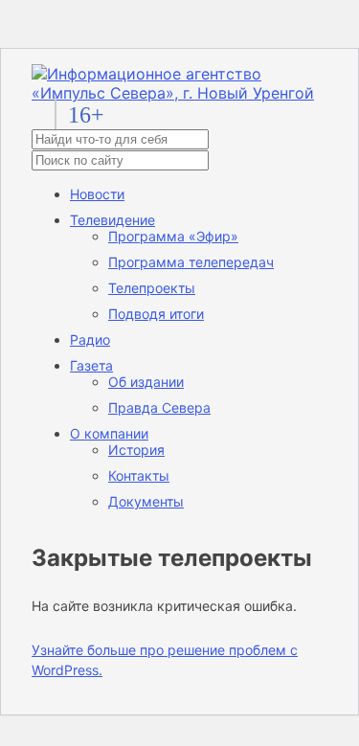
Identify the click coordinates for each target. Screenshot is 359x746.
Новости (97, 194)
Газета (91, 365)
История (136, 449)
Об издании (146, 381)
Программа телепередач (191, 262)
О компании (109, 433)
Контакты (138, 475)
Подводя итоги (156, 313)
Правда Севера (159, 407)
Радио (90, 339)
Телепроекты (151, 288)
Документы (146, 501)
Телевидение (112, 220)
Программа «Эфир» (173, 236)
